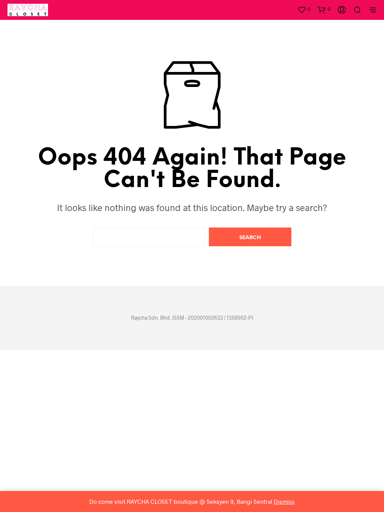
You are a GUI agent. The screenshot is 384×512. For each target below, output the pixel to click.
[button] (303, 9)
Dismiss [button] (284, 501)
